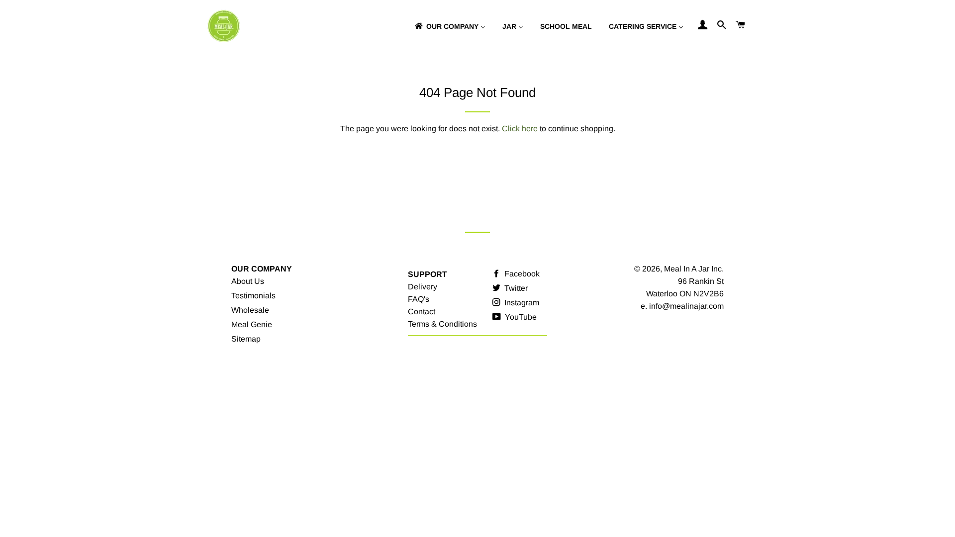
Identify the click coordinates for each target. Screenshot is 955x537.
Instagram (520, 302)
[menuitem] (449, 26)
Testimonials (253, 295)
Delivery (422, 286)
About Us (247, 281)
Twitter (515, 288)
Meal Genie (251, 324)
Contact (421, 311)
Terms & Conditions (442, 324)
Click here (520, 128)
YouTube (520, 317)
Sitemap (246, 339)
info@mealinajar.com (686, 306)
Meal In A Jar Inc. (694, 269)
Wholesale (250, 310)
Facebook (521, 273)
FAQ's (418, 299)
